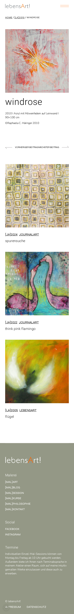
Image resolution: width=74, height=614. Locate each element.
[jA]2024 (11, 234)
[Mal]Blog (12, 487)
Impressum (13, 607)
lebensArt (27, 410)
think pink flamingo (20, 328)
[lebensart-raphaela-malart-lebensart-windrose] (37, 61)
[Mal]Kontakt (15, 509)
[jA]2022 (11, 322)
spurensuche (15, 240)
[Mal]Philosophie (18, 503)
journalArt (29, 234)
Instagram (12, 534)
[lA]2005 (11, 410)
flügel (9, 416)
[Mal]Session (14, 493)
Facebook (12, 529)
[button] (6, 608)
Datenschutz (36, 607)
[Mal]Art (11, 482)
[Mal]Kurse (13, 498)
